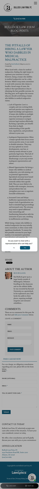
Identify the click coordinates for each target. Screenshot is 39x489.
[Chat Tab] (19, 244)
